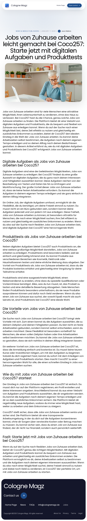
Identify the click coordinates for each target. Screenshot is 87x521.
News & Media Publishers (27, 31)
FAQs (32, 504)
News (23, 504)
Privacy (66, 513)
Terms (73, 513)
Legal (80, 513)
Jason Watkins (66, 31)
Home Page (11, 504)
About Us (57, 513)
